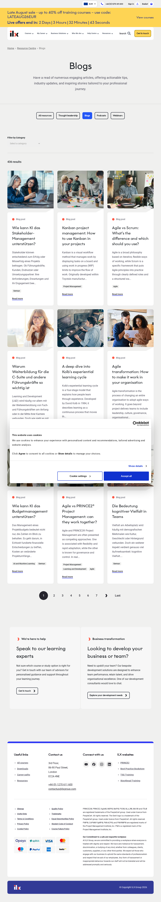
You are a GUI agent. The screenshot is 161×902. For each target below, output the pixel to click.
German (16, 291)
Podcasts (101, 115)
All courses (22, 763)
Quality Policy (57, 809)
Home (10, 48)
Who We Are (76, 33)
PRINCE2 (124, 763)
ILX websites (125, 754)
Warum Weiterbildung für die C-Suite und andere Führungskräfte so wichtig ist (30, 377)
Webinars (117, 115)
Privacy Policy (23, 824)
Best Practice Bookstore (132, 768)
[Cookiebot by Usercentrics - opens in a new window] (135, 423)
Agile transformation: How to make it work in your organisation (130, 374)
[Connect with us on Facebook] (94, 764)
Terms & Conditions (25, 819)
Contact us (55, 754)
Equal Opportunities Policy (63, 819)
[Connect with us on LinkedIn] (109, 764)
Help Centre (92, 33)
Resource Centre (26, 48)
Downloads (22, 768)
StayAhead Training (130, 780)
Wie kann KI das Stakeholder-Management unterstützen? (26, 236)
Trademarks (56, 814)
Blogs (87, 115)
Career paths (23, 774)
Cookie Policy (23, 829)
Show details (135, 466)
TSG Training (127, 774)
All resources (45, 115)
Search (122, 33)
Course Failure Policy (60, 829)
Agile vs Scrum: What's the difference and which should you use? (130, 236)
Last (117, 595)
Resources (106, 33)
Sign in (131, 4)
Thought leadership (68, 115)
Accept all (126, 476)
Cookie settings (78, 476)
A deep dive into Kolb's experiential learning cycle (78, 371)
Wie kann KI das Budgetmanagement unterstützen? (29, 511)
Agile (115, 286)
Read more (17, 298)
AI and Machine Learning (24, 564)
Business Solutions (58, 33)
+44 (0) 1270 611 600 (114, 4)
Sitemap (20, 809)
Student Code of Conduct (62, 824)
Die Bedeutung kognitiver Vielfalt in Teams (129, 511)
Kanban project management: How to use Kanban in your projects (78, 236)
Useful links (22, 814)
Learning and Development (74, 569)
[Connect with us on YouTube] (86, 764)
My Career (41, 33)
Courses (28, 33)
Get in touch (143, 33)
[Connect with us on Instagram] (101, 764)
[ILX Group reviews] (63, 849)
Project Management (72, 286)
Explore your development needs (106, 695)
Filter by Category (16, 137)
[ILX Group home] (14, 33)
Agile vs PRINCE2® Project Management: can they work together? (79, 514)
